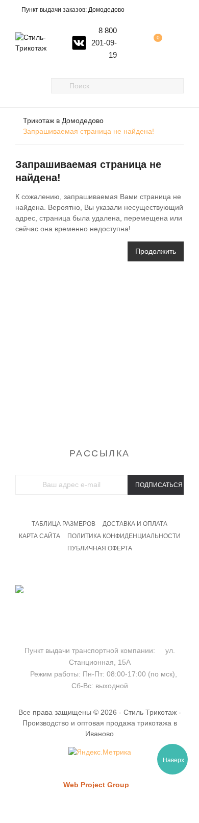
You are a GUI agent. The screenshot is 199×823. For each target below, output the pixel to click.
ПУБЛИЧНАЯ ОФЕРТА (99, 548)
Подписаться (159, 485)
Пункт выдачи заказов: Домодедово (73, 9)
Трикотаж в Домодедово (63, 120)
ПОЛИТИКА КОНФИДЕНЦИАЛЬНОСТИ (124, 536)
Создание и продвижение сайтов (113, 794)
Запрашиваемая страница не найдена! (88, 131)
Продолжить (155, 251)
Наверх (173, 760)
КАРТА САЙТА (39, 536)
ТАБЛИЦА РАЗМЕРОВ (63, 523)
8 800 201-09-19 (104, 42)
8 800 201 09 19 (99, 603)
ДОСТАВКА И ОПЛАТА (135, 523)
